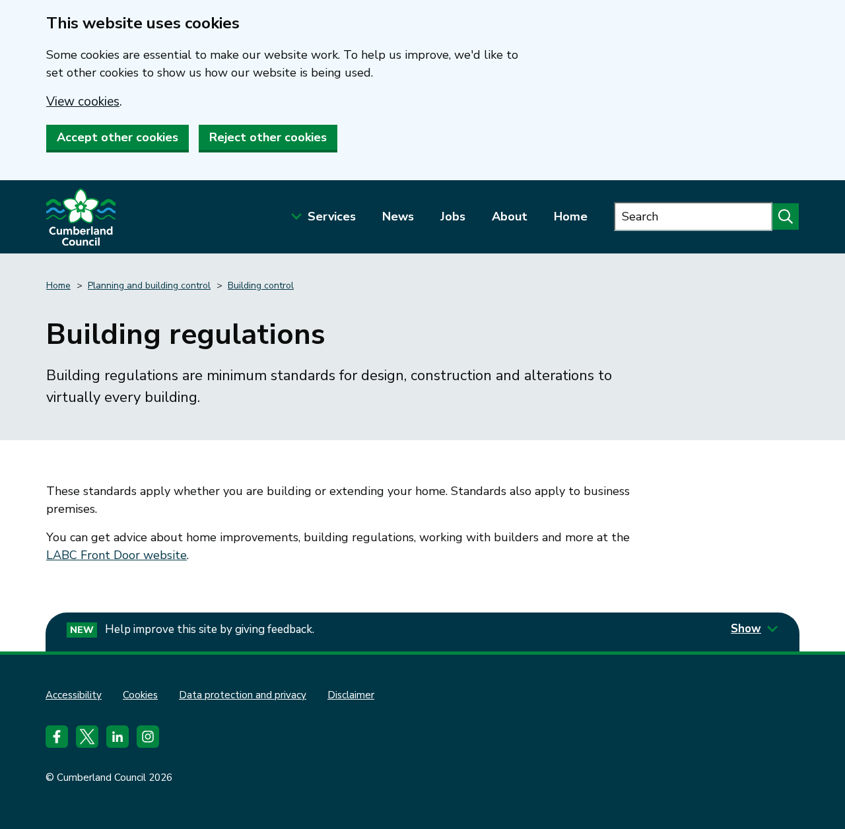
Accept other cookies (117, 137)
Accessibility (74, 695)
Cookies (140, 695)
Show (746, 628)
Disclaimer (350, 695)
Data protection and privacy (242, 695)
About (509, 216)
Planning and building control (149, 285)
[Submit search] (785, 216)
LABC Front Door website (116, 555)
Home (571, 216)
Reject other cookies (268, 137)
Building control (261, 285)
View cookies (82, 101)
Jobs (452, 216)
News (398, 216)
